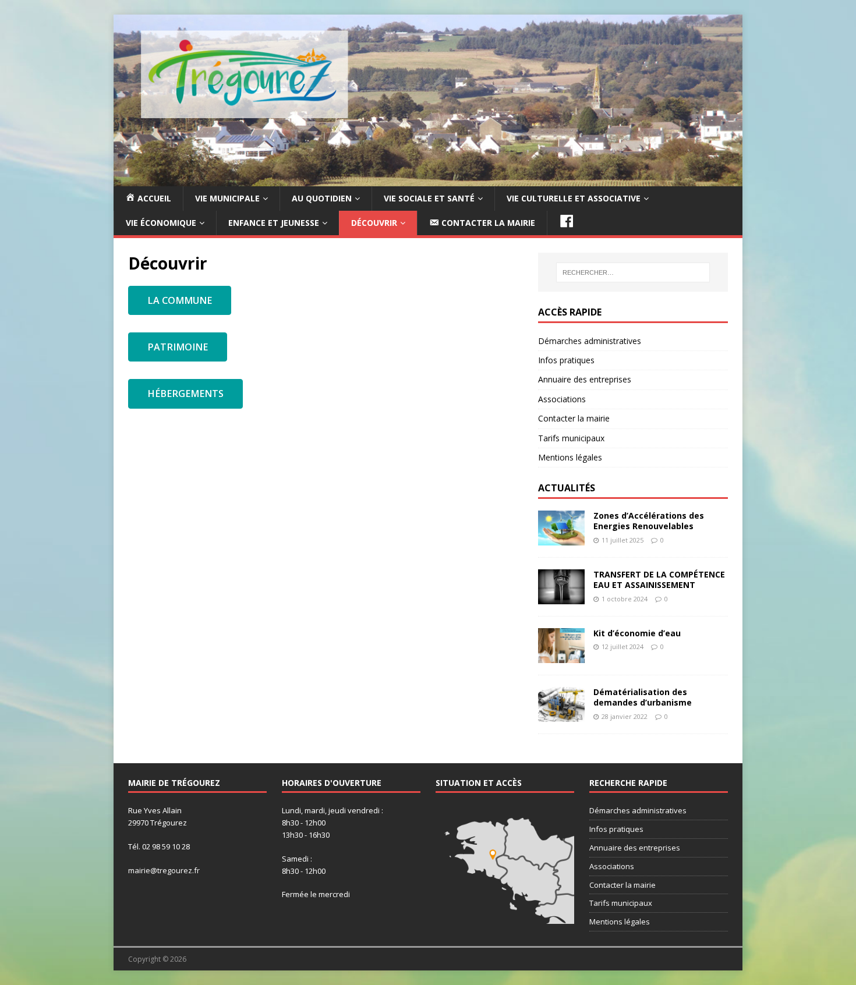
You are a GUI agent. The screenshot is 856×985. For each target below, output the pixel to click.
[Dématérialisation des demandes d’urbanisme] (561, 715)
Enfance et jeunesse (273, 222)
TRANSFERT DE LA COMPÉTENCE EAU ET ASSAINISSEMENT (659, 579)
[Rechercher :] (633, 272)
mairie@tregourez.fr (164, 870)
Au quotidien (322, 198)
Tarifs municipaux (571, 438)
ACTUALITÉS (566, 487)
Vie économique (161, 222)
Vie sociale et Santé (429, 198)
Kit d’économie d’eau (637, 633)
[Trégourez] (428, 179)
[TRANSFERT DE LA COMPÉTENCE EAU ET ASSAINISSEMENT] (561, 597)
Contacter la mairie (574, 418)
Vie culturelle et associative (574, 198)
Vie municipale (227, 198)
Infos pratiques (566, 360)
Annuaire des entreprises (584, 379)
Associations (562, 399)
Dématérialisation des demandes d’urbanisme (642, 697)
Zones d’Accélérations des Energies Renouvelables (648, 521)
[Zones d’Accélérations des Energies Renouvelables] (561, 538)
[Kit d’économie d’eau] (561, 656)
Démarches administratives (589, 340)
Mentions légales (570, 457)
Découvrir (374, 222)
